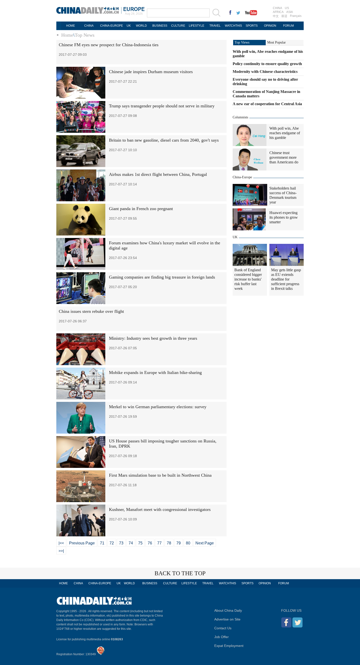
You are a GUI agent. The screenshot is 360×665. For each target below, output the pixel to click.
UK (129, 25)
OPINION (270, 25)
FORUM (288, 25)
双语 (284, 16)
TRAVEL (215, 25)
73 (121, 543)
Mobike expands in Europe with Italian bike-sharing (155, 372)
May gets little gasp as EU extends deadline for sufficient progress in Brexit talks (286, 279)
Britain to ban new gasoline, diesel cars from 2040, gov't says (164, 140)
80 (188, 543)
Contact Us (222, 628)
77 (159, 543)
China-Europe (242, 177)
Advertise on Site (227, 619)
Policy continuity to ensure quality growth (267, 64)
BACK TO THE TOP (180, 573)
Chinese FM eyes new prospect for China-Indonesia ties (108, 44)
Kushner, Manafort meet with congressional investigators (160, 509)
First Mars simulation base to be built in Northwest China (160, 475)
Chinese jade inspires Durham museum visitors (151, 71)
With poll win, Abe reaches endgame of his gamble (284, 133)
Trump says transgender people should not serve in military (162, 105)
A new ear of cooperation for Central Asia (267, 104)
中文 (276, 16)
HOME (70, 25)
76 (150, 543)
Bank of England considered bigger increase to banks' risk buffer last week (248, 279)
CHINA (277, 8)
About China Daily (228, 610)
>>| (61, 551)
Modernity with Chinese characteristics (265, 71)
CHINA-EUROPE (111, 25)
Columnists (240, 117)
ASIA (289, 12)
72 (111, 543)
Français (295, 16)
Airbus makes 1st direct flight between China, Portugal (158, 174)
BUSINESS (159, 25)
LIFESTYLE (196, 25)
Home (67, 35)
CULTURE (178, 25)
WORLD (141, 25)
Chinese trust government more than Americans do (283, 157)
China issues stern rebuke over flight (91, 311)
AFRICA (278, 12)
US (287, 8)
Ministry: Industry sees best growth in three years (153, 338)
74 (131, 543)
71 (102, 543)
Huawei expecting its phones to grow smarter (283, 217)
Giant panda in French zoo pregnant (141, 208)
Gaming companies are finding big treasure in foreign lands (162, 277)
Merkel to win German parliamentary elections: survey (157, 406)
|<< (61, 543)
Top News (85, 35)
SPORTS (252, 25)
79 (178, 543)
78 (169, 543)
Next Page (204, 543)
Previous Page (82, 543)
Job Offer (221, 637)
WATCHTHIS (233, 25)
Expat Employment (228, 646)
